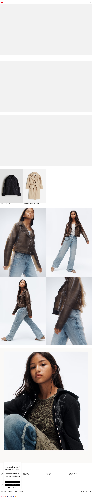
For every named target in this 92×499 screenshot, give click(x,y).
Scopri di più (70, 474)
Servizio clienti (48, 473)
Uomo (9, 2)
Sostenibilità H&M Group (27, 475)
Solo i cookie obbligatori (12, 484)
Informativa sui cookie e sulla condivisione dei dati (12, 479)
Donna (6, 2)
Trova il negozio (48, 475)
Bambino (12, 2)
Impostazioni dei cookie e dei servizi (12, 487)
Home (15, 2)
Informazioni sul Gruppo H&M (27, 474)
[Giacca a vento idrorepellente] (11, 186)
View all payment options (21, 496)
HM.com (2, 468)
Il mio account (48, 474)
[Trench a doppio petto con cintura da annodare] (34, 186)
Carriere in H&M (25, 473)
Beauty (18, 2)
